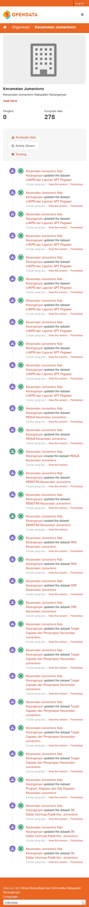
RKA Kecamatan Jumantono (51, 544)
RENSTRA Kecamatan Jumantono (48, 482)
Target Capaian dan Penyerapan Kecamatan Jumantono (52, 632)
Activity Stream (25, 146)
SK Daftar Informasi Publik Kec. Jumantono (52, 812)
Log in (80, 3)
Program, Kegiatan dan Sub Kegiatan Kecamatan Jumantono (50, 790)
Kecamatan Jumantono (55, 27)
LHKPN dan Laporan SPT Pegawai (48, 180)
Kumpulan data (25, 137)
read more (10, 101)
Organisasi (21, 26)
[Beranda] (5, 26)
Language (10, 896)
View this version (58, 184)
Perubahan (77, 184)
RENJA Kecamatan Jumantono (46, 417)
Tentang (20, 154)
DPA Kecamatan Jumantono (51, 587)
